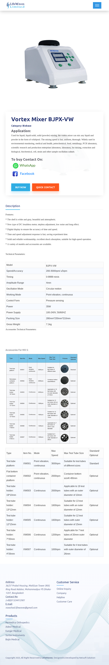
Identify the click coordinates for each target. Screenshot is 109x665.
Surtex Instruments (15, 635)
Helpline (61, 597)
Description (13, 206)
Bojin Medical (12, 639)
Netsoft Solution (87, 658)
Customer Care (64, 601)
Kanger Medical (13, 631)
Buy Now (20, 187)
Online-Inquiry (64, 589)
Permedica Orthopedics (18, 622)
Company (61, 593)
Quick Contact (45, 187)
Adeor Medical (13, 626)
